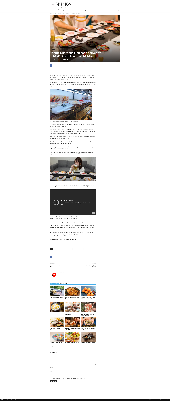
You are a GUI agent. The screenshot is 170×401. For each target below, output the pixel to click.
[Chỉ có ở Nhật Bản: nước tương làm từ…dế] (88, 322)
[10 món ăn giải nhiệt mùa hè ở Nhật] (57, 291)
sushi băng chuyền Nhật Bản (67, 248)
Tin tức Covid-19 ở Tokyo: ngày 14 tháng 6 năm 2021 (60, 266)
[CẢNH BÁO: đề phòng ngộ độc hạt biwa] (72, 291)
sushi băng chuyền (57, 248)
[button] (118, 10)
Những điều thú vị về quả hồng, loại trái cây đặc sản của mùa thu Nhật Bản (88, 299)
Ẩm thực (54, 13)
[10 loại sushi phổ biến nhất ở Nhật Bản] (57, 337)
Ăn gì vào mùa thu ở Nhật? (55, 312)
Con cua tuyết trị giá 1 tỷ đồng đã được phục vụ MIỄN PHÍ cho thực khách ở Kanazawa (87, 314)
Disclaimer (151, 399)
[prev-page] (50, 346)
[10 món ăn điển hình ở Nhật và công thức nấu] (57, 322)
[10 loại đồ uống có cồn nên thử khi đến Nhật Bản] (72, 307)
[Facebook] (51, 65)
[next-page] (52, 346)
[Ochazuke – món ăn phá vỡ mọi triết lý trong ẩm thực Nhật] (88, 337)
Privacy (155, 399)
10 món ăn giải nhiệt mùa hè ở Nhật (56, 297)
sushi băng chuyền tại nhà (78, 248)
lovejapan (55, 59)
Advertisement (160, 399)
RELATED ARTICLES (54, 283)
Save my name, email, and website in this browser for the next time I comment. (68, 378)
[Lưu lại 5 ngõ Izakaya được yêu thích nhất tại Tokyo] (72, 322)
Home (51, 13)
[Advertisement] (72, 71)
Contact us (167, 399)
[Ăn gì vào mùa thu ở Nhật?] (57, 307)
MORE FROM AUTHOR (64, 283)
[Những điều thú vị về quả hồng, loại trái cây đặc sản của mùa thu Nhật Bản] (88, 291)
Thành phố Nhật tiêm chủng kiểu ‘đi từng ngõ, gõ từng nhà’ (85, 266)
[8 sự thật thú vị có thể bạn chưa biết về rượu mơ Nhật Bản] (72, 337)
